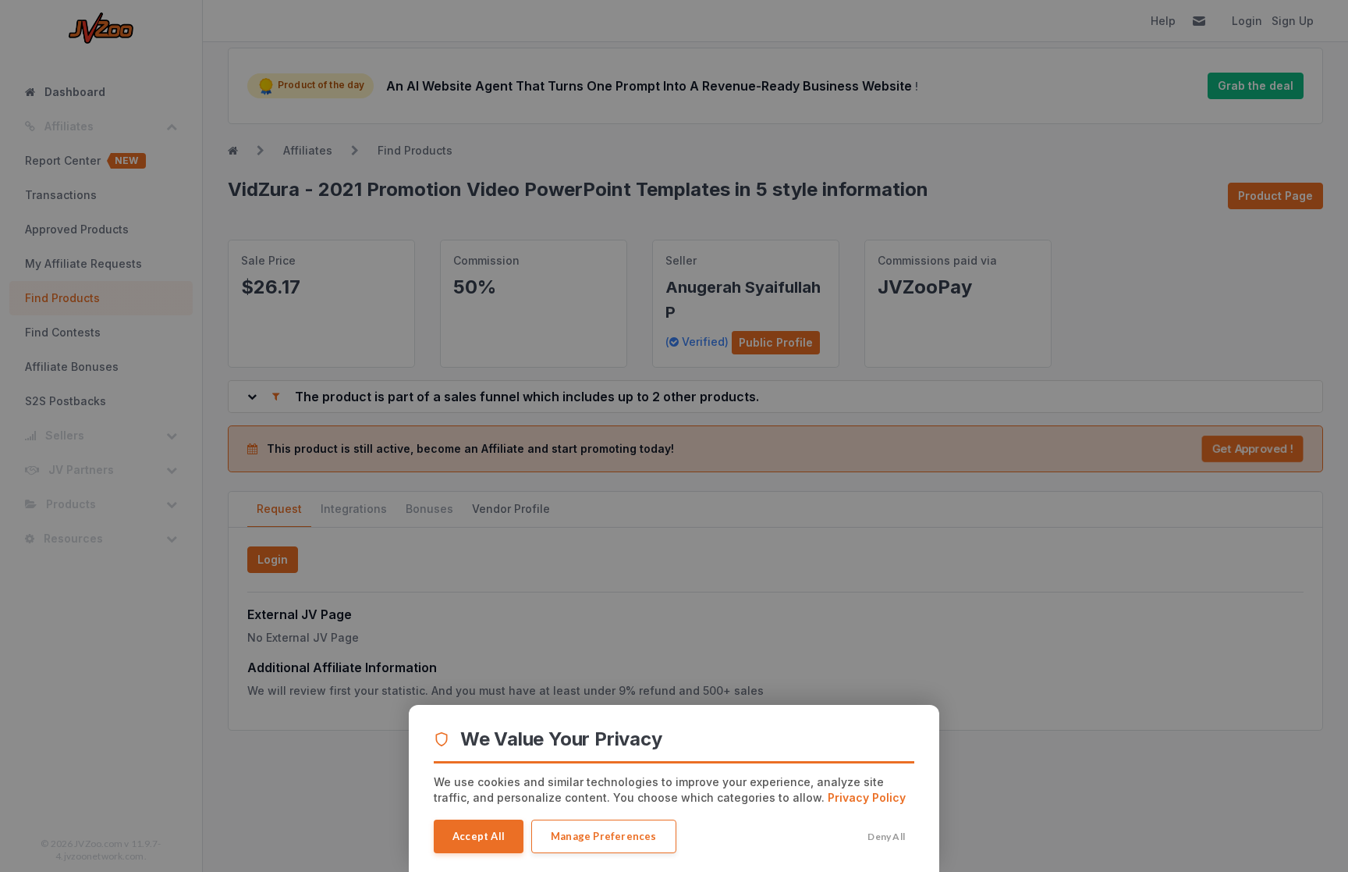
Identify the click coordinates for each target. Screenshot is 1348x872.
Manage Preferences (604, 836)
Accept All (478, 836)
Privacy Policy (867, 797)
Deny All (886, 836)
